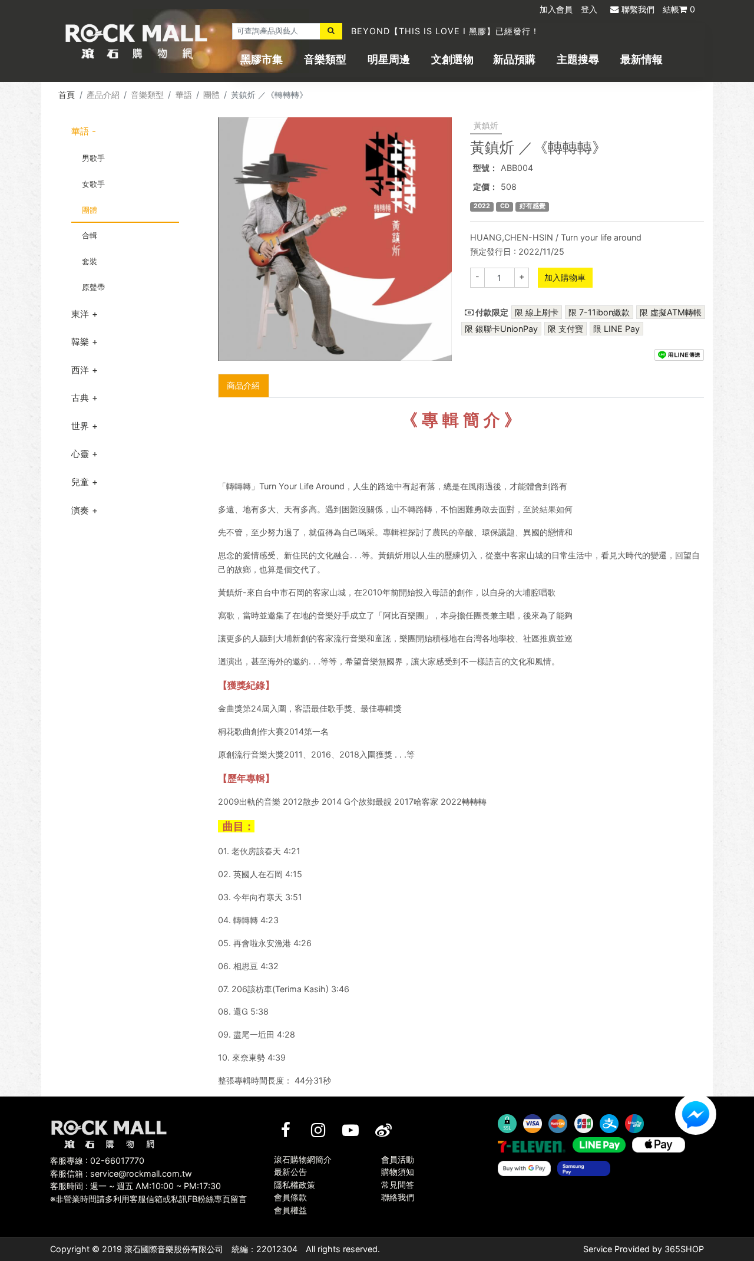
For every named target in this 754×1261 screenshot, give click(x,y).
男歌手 (93, 158)
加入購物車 (565, 277)
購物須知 (397, 1172)
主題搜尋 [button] (578, 59)
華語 (184, 95)
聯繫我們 (637, 9)
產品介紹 (103, 95)
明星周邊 (389, 59)
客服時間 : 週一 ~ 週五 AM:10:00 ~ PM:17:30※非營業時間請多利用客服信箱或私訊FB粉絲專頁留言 (148, 1192)
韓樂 (80, 341)
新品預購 (514, 59)
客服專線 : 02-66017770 (97, 1160)
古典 (80, 397)
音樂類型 (325, 59)
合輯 (89, 235)
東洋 (80, 314)
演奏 (80, 510)
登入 (589, 9)
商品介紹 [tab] (243, 385)
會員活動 (397, 1159)
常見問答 (397, 1185)
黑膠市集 (261, 59)
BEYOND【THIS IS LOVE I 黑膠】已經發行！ (445, 31)
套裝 (89, 261)
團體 (211, 95)
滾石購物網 (136, 41)
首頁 (66, 95)
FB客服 (695, 1114)
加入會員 (556, 9)
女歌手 (93, 184)
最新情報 (641, 59)
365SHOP (684, 1249)
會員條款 (290, 1197)
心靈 (80, 453)
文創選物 (452, 59)
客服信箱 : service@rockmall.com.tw (121, 1173)
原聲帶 (93, 287)
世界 (80, 426)
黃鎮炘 (486, 125)
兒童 (80, 482)
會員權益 (290, 1210)
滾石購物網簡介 (303, 1159)
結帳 (679, 9)
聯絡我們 (397, 1197)
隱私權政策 (294, 1185)
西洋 (80, 370)
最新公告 (290, 1172)
